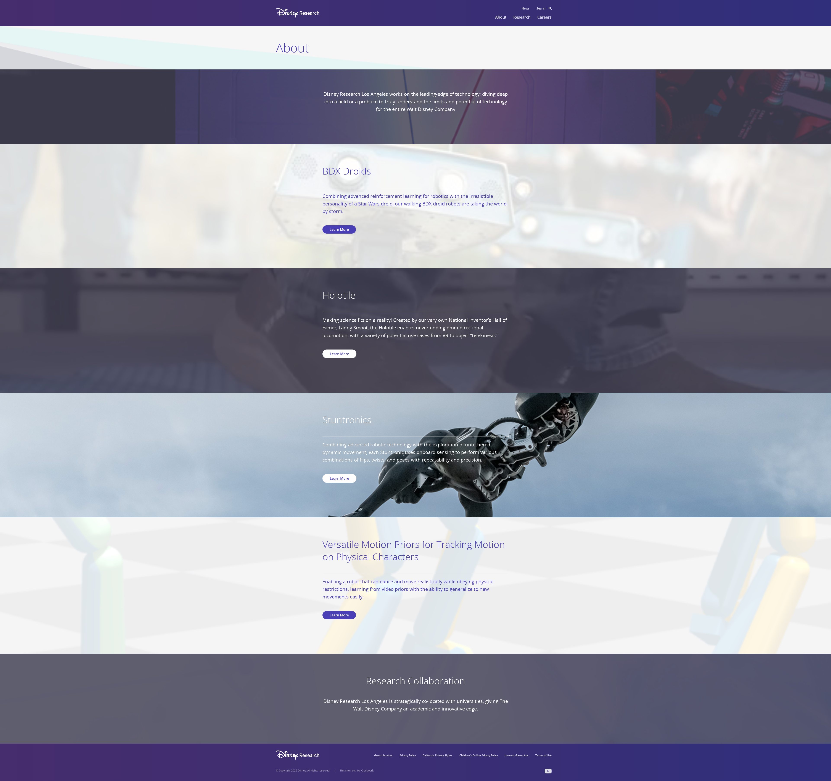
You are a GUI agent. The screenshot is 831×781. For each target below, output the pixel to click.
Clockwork (367, 770)
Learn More (339, 229)
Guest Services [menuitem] (383, 755)
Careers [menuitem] (544, 17)
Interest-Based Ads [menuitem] (516, 755)
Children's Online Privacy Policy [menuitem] (478, 755)
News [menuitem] (526, 8)
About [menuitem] (500, 17)
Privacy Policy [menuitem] (407, 755)
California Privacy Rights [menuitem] (438, 755)
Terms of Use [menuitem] (543, 755)
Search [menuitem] (541, 8)
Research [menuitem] (521, 17)
